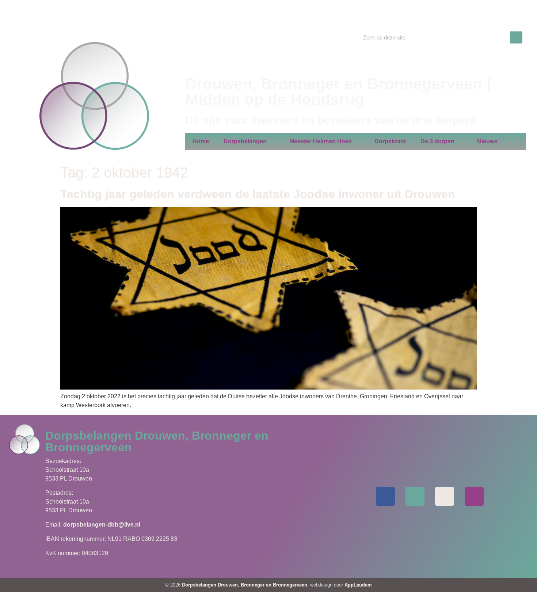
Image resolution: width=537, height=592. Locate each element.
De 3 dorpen (437, 141)
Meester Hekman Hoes (320, 141)
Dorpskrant (390, 141)
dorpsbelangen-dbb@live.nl (101, 524)
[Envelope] (414, 496)
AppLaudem (358, 585)
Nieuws (487, 141)
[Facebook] (385, 496)
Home (201, 141)
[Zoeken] (516, 37)
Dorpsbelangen (245, 141)
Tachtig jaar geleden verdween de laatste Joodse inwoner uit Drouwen (257, 194)
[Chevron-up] (474, 496)
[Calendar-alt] (444, 496)
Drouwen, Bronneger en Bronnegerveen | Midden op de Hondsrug (338, 91)
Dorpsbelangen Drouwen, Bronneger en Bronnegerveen (244, 585)
